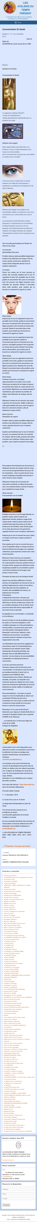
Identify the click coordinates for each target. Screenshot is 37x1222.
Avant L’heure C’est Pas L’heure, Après (14, 1017)
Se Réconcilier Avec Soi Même (12, 891)
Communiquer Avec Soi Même (12, 1005)
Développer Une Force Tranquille (13, 995)
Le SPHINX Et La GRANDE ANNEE (14, 951)
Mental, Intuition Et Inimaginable (13, 927)
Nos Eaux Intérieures (9, 921)
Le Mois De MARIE (9, 957)
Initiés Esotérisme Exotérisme (12, 1101)
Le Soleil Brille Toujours (10, 949)
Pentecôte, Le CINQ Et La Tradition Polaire (15, 1049)
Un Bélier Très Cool (9, 1033)
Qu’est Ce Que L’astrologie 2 (11, 1045)
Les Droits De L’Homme (10, 1061)
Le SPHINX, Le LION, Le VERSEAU (14, 1073)
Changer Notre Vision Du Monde (12, 1009)
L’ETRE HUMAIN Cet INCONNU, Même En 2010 (17, 1095)
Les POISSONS (8, 1065)
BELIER (6, 1015)
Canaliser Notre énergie (10, 1121)
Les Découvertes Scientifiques (12, 1029)
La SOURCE (7, 1085)
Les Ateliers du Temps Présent (25, 8)
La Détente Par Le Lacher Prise (12, 1083)
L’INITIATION (7, 979)
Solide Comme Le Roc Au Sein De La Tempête (17, 1039)
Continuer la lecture (8, 1160)
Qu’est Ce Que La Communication (13, 1043)
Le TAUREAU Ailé (9, 945)
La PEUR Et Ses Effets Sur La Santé (14, 1089)
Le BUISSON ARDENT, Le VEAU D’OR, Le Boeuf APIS (19, 1077)
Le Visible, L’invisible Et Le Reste (13, 1071)
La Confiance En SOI (9, 1091)
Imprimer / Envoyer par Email (18, 846)
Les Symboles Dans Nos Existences (14, 935)
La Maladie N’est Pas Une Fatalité (13, 963)
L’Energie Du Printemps (10, 983)
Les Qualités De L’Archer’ (11, 931)
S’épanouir (7, 1041)
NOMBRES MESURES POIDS (12, 1055)
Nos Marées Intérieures (10, 919)
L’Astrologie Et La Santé (10, 985)
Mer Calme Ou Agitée (10, 1057)
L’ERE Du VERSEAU (9, 1097)
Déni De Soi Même (9, 1113)
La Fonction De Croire (10, 1079)
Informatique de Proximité (24, 1219)
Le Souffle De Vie (8, 947)
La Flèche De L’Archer (10, 965)
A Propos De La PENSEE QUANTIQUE (15, 1025)
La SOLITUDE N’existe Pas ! (12, 1087)
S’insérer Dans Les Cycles (11, 897)
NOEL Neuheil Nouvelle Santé (12, 925)
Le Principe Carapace (10, 1069)
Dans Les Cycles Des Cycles (12, 999)
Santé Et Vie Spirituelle (10, 893)
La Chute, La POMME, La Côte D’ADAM (15, 1093)
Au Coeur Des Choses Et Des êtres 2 (14, 1125)
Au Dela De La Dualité (10, 1123)
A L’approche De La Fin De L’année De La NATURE (18, 1131)
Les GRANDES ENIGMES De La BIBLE (15, 937)
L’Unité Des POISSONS (10, 977)
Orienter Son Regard (9, 915)
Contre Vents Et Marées (10, 1117)
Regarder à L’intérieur (9, 901)
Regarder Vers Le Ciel (10, 903)
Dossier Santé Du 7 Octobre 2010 (13, 1115)
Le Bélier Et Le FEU (9, 1075)
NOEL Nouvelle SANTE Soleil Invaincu (14, 923)
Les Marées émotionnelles (11, 1067)
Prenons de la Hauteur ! (10, 875)
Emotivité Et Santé (9, 1105)
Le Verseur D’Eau (8, 943)
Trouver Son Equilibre (10, 883)
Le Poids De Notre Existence (12, 953)
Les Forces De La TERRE (11, 933)
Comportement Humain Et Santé (13, 1003)
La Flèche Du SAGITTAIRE (11, 971)
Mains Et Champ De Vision (11, 929)
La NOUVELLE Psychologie (11, 967)
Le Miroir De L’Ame (9, 959)
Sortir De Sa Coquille (9, 889)
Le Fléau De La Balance (10, 961)
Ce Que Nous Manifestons (11, 1011)
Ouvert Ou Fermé (8, 913)
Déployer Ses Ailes (9, 1111)
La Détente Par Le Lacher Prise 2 (13, 1081)
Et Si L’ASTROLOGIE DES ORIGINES (14, 989)
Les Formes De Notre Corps (11, 939)
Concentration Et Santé (10, 1001)
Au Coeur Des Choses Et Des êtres (13, 1127)
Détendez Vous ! (8, 1109)
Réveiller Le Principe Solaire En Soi (13, 899)
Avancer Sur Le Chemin (10, 1019)
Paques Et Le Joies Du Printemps (13, 1051)
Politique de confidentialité (18, 1217)
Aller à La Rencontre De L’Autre (12, 1023)
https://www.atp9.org (26, 784)
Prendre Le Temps (9, 905)
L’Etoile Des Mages (9, 981)
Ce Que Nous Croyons (10, 1013)
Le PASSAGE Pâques (10, 955)
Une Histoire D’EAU (9, 879)
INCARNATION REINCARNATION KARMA (15, 1103)
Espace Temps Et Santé (10, 991)
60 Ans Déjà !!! (8, 1027)
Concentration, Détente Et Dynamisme (14, 1119)
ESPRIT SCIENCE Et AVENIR (12, 1107)
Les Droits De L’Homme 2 (11, 1059)
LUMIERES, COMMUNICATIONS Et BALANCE (17, 975)
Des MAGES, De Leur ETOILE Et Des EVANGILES (18, 997)
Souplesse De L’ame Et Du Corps (13, 1037)
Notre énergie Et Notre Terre (11, 1053)
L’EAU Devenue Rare (9, 1099)
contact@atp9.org (8, 828)
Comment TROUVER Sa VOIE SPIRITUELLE (16, 1007)
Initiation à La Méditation (10, 987)
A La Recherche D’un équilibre (12, 1129)
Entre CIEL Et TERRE (10, 993)
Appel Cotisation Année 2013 (12, 1021)
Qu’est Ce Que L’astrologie (11, 1047)
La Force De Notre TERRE (11, 969)
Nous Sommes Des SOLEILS (12, 917)
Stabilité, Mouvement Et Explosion (13, 1035)
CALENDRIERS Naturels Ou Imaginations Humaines (18, 877)
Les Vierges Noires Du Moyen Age (13, 1063)
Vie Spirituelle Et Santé (10, 1031)
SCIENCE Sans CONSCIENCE (12, 895)
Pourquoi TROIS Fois (10, 909)
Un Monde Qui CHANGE (10, 881)
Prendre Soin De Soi (9, 907)
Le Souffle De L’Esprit (10, 941)
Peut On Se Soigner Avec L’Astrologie (14, 911)
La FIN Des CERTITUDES (11, 973)
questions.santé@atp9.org (11, 759)
